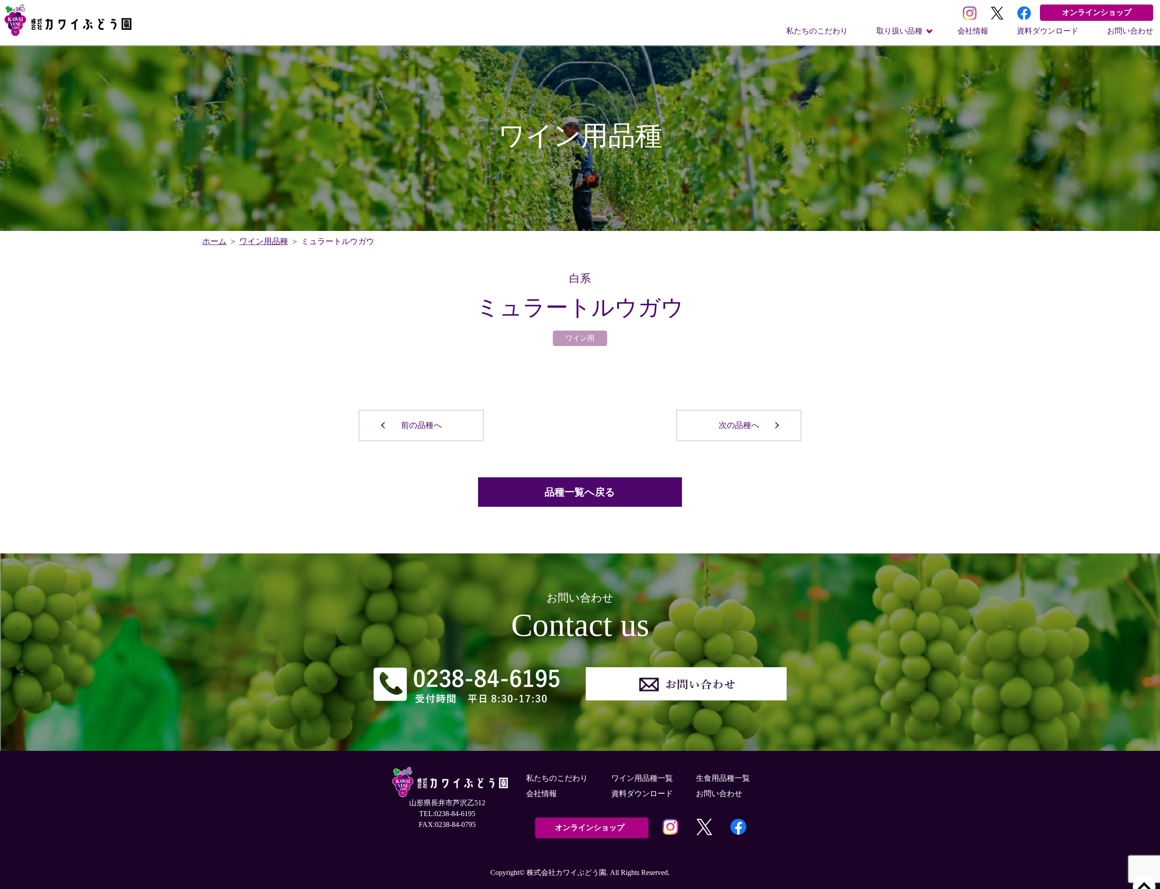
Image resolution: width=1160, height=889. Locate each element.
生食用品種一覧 (723, 778)
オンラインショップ (1096, 12)
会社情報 (972, 31)
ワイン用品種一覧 (642, 778)
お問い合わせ (1130, 31)
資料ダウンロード (1047, 31)
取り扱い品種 (899, 31)
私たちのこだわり (817, 31)
